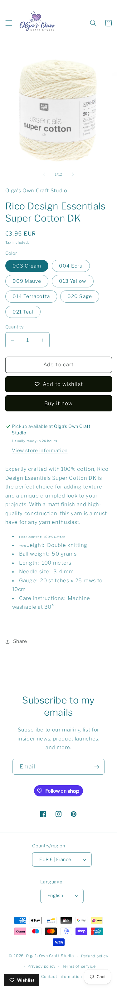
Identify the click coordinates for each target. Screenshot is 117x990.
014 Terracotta (31, 296)
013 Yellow (72, 281)
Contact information (61, 976)
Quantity (14, 327)
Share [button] (20, 641)
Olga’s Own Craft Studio (50, 956)
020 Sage (79, 296)
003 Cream (26, 266)
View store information (40, 450)
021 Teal (23, 312)
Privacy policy (41, 966)
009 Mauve (26, 281)
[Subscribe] (96, 767)
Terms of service (79, 966)
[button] (8, 23)
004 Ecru (71, 266)
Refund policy (94, 956)
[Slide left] (44, 174)
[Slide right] (73, 174)
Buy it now (58, 403)
